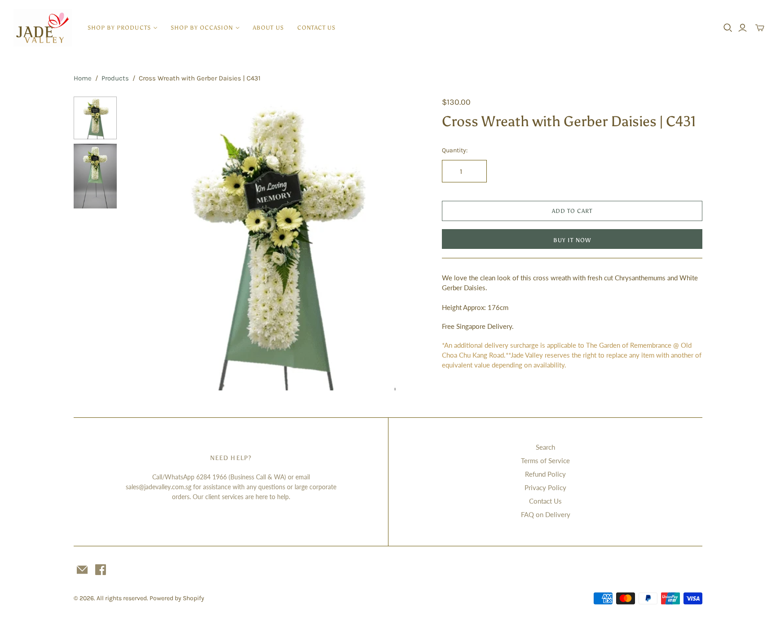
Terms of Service (545, 460)
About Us (268, 27)
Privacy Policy (545, 487)
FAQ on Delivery (545, 514)
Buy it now (572, 240)
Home (83, 78)
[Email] (82, 569)
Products (115, 78)
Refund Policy (545, 474)
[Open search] (727, 27)
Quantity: (454, 150)
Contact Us (316, 27)
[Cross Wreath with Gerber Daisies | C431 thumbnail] (95, 176)
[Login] (742, 28)
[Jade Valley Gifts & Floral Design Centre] (42, 28)
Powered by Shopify (177, 598)
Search (545, 447)
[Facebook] (100, 569)
